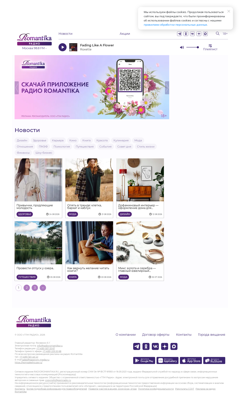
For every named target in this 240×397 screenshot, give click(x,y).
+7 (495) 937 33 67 (45, 348)
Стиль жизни (145, 146)
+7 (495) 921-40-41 (29, 357)
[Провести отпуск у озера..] (38, 262)
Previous (17, 87)
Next (167, 87)
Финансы (23, 152)
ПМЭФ (43, 146)
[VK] (192, 33)
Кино (73, 140)
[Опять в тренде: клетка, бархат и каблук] (89, 199)
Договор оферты (155, 335)
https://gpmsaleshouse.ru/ (28, 362)
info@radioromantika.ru (50, 345)
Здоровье (39, 140)
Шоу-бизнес (43, 152)
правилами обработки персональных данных (175, 24)
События (105, 146)
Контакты (184, 335)
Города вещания (211, 335)
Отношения (25, 146)
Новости (65, 33)
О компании (126, 335)
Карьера (58, 140)
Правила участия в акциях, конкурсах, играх (112, 389)
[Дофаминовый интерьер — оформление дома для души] (140, 199)
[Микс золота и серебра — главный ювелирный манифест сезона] (140, 262)
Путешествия (85, 146)
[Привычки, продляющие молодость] (38, 199)
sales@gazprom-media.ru (35, 359)
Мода (138, 140)
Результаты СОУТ (184, 389)
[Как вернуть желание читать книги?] (89, 262)
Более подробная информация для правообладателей (57, 389)
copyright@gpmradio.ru (58, 380)
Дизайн (22, 140)
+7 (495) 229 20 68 (52, 351)
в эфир (165, 47)
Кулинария (121, 140)
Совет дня (124, 146)
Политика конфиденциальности (156, 389)
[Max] (205, 33)
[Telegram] (179, 33)
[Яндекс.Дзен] (199, 33)
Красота (102, 140)
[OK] (186, 33)
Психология (62, 146)
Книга (86, 140)
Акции (125, 33)
